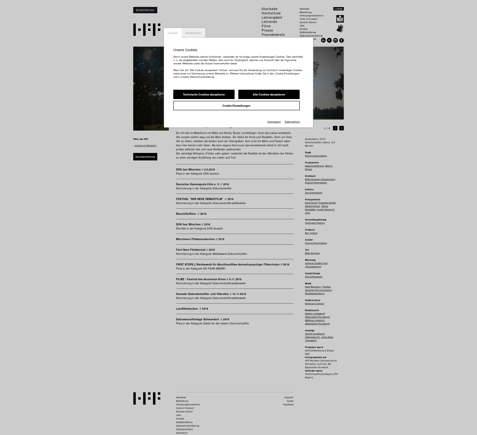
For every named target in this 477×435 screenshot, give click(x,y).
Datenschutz (292, 121)
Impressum (274, 121)
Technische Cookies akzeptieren (204, 94)
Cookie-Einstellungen (236, 106)
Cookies (173, 33)
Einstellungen (193, 33)
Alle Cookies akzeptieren (269, 94)
